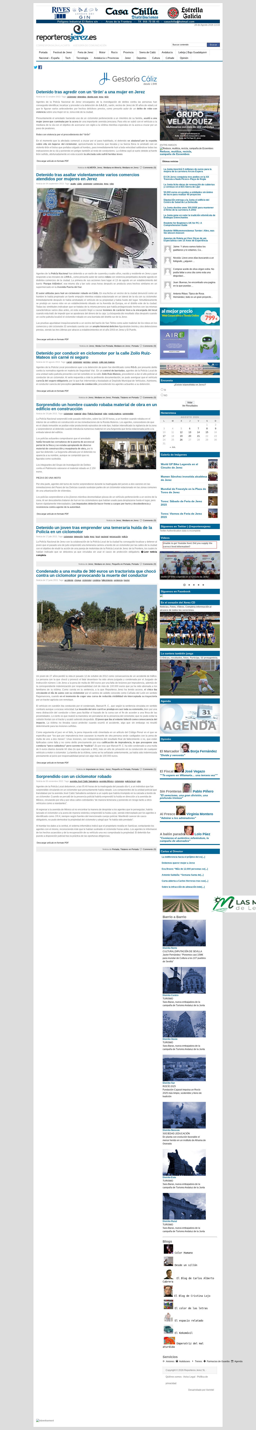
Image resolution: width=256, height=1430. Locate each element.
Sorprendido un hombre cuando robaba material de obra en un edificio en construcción (96, 406)
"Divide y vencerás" (172, 755)
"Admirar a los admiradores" (178, 817)
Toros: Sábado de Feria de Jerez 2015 (181, 503)
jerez (101, 97)
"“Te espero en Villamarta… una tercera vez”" (189, 775)
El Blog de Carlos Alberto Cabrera (188, 1280)
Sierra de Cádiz (147, 52)
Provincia (128, 52)
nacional (104, 536)
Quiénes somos (174, 1376)
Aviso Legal (189, 1376)
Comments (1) (149, 769)
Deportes (141, 58)
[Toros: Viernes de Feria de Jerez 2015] (213, 517)
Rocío (114, 52)
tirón (107, 97)
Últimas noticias (170, 161)
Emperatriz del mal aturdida (183, 1345)
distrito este (92, 97)
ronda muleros (114, 413)
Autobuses (184, 1361)
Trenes (198, 1361)
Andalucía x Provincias (106, 58)
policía (125, 536)
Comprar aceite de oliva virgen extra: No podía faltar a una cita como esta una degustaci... (193, 272)
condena (96, 580)
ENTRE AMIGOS (168, 145)
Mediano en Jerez (130, 167)
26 (181, 440)
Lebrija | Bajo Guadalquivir (192, 52)
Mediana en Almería (112, 167)
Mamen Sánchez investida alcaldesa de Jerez (184, 478)
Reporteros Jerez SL (194, 1370)
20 (190, 436)
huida (86, 536)
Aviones (170, 1361)
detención (78, 536)
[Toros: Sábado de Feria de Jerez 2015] (213, 505)
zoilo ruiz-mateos (107, 362)
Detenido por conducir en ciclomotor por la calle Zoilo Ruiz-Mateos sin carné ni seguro (93, 355)
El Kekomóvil (183, 1332)
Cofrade (170, 58)
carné (69, 362)
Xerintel (210, 1390)
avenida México (106, 781)
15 (207, 432)
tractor (127, 580)
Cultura (156, 58)
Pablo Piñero (203, 791)
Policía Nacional (95, 413)
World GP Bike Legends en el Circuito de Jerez (179, 466)
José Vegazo (195, 771)
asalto (73, 184)
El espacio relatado (188, 1320)
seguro (95, 362)
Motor (102, 52)
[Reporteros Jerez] (72, 32)
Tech (67, 58)
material (77, 413)
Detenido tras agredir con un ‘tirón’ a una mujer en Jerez (90, 92)
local (98, 536)
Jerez (128, 58)
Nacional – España (49, 58)
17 (164, 436)
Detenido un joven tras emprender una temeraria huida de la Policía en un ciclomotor (94, 529)
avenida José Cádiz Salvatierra (84, 781)
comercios (98, 184)
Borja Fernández (203, 751)
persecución (115, 536)
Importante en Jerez (95, 769)
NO (165, 395)
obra (84, 413)
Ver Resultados (190, 405)
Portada (43, 52)
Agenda (238, 1361)
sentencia (118, 580)
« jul (173, 447)
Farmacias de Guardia (218, 1361)
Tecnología (82, 58)
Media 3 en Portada (104, 346)
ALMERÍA (91, 167)
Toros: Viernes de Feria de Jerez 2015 (181, 515)
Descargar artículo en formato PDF (53, 161)
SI (165, 390)
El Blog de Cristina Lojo (191, 1295)
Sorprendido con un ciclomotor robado (73, 776)
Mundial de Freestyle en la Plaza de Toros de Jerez (183, 490)
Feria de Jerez (85, 52)
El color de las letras (190, 1308)
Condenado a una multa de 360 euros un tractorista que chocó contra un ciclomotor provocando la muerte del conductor (96, 573)
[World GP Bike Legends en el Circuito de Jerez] (213, 467)
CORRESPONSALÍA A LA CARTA (53, 45)
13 (190, 432)
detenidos (81, 97)
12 (181, 432)
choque (77, 580)
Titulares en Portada (129, 397)
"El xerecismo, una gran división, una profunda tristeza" (184, 796)
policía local (130, 781)
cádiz (79, 184)
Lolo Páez (202, 834)
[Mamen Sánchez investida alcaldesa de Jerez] (213, 480)
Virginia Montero (199, 814)
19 (181, 436)
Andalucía (167, 52)
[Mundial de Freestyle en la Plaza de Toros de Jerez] (213, 492)
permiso (87, 362)
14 (198, 432)
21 (198, 436)
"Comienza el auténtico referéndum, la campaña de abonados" (184, 839)
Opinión (184, 58)
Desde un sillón (185, 1265)
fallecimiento (107, 580)
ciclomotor (71, 97)
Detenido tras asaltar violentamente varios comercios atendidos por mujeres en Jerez (87, 176)
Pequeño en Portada (121, 564)
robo (112, 184)
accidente (68, 580)
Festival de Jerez (62, 52)
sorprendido (128, 413)
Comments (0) (149, 167)
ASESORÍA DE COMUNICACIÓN (90, 45)
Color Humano (183, 1252)
